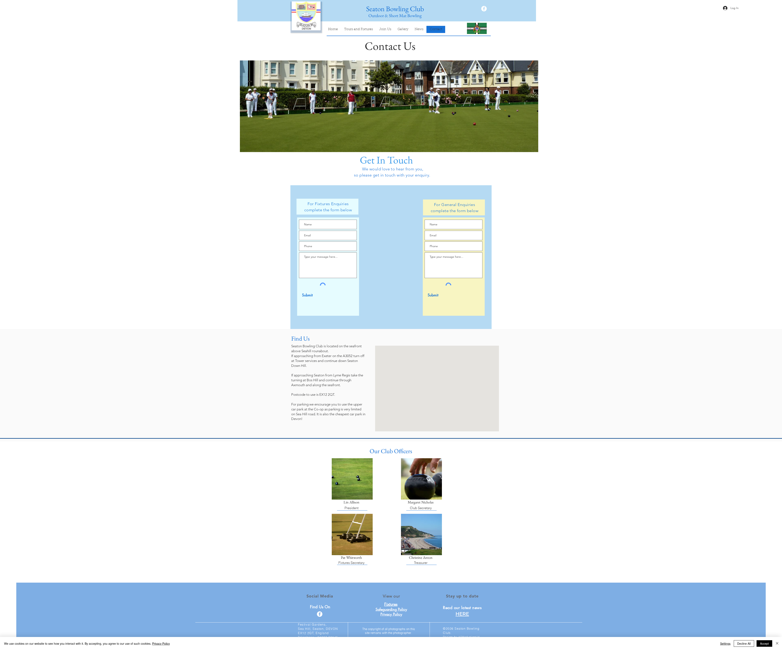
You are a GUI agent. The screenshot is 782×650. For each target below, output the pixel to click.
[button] (389, 106)
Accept (764, 643)
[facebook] (484, 8)
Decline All (744, 643)
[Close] (777, 643)
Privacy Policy (161, 643)
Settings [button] (725, 643)
